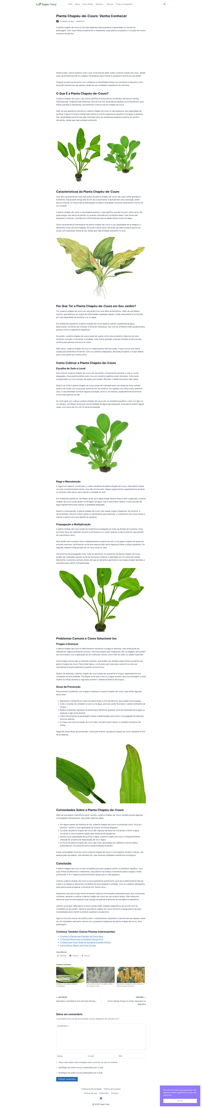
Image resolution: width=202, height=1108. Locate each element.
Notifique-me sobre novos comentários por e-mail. (81, 1067)
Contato (114, 1093)
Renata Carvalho (68, 21)
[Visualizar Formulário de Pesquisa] (164, 4)
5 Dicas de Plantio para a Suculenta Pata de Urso (81, 939)
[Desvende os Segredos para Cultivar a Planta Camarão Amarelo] (131, 975)
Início (70, 4)
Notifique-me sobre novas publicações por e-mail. (80, 1073)
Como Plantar (87, 4)
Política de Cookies (112, 1089)
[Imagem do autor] (57, 21)
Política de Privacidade (91, 1089)
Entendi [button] (180, 1101)
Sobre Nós (104, 1093)
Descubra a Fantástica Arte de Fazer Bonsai (75, 999)
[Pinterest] (101, 1098)
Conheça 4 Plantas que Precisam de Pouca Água (81, 936)
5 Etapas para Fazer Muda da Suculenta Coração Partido (85, 942)
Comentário (63, 1026)
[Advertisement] (101, 53)
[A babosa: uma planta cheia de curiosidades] (70, 975)
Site (120, 1056)
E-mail (91, 1056)
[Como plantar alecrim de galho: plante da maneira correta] (100, 975)
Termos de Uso (90, 1093)
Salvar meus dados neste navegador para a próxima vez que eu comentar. (88, 1062)
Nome (59, 1056)
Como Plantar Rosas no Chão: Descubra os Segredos (127, 1000)
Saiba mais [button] (167, 1095)
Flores (77, 4)
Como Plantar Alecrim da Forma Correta (78, 945)
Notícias (110, 4)
